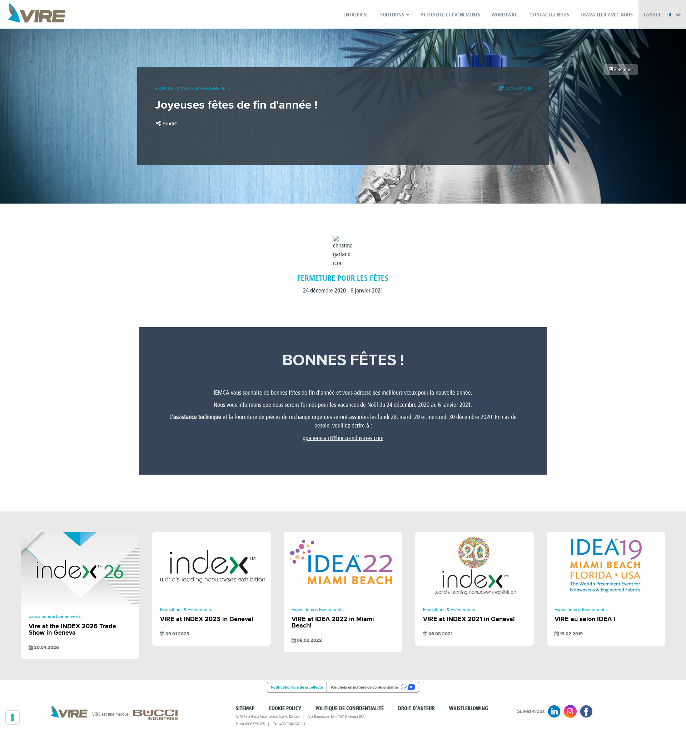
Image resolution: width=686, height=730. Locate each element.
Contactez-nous (549, 15)
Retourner (623, 69)
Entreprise (356, 15)
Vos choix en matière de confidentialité (364, 687)
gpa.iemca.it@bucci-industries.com (343, 438)
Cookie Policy (285, 708)
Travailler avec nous (607, 15)
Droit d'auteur (416, 708)
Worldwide (505, 15)
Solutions (393, 15)
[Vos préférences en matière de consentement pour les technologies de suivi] (12, 717)
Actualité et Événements (450, 15)
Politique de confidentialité (349, 708)
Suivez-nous (531, 711)
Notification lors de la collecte (297, 687)
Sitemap (245, 708)
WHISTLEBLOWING (468, 708)
